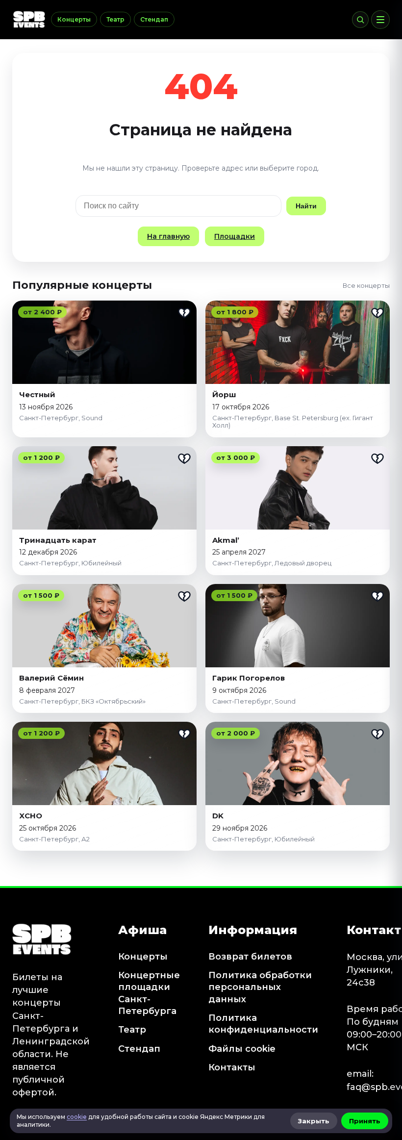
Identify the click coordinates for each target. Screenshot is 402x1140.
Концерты (74, 19)
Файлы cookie (242, 1048)
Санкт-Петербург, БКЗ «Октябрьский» (82, 701)
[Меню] (380, 19)
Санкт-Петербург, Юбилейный (70, 563)
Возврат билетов (250, 956)
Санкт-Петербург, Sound (60, 418)
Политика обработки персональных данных (260, 987)
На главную (168, 236)
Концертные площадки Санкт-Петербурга (149, 993)
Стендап (154, 19)
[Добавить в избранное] (184, 313)
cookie (77, 1116)
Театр (115, 19)
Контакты (231, 1067)
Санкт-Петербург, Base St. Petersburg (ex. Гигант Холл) (292, 422)
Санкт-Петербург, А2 (54, 839)
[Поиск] (360, 19)
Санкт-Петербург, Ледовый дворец (271, 563)
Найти (306, 206)
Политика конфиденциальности (263, 1024)
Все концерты (366, 285)
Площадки (234, 236)
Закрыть (313, 1121)
